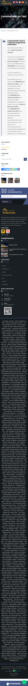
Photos (4, 272)
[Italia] (20, 2)
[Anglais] (17, 2)
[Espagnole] (23, 2)
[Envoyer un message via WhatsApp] (24, 682)
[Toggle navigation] (26, 3)
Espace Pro (14, 676)
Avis (3, 278)
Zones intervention (7, 275)
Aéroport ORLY (13, 245)
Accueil (3, 31)
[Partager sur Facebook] (5, 234)
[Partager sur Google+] (7, 234)
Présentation (5, 269)
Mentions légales (14, 674)
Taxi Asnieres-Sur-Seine (16, 254)
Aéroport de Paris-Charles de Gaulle (18, 249)
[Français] (14, 2)
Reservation (5, 284)
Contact (4, 281)
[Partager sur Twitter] (2, 234)
